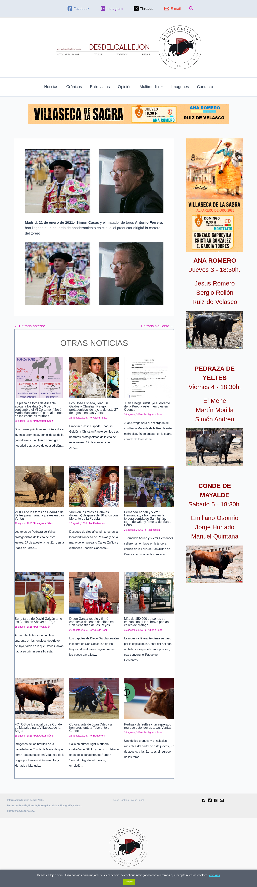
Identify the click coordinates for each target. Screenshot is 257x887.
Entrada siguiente (157, 326)
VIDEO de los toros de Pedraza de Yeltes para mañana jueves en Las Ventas (39, 515)
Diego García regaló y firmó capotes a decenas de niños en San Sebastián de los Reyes (91, 622)
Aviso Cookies (121, 800)
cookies (214, 875)
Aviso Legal (137, 800)
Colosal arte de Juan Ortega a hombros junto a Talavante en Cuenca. (90, 728)
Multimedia (149, 86)
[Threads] (210, 800)
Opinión (125, 86)
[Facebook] (204, 800)
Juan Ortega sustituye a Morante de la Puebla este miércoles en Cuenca (147, 406)
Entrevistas (100, 86)
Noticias (51, 86)
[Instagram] (216, 800)
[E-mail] (222, 800)
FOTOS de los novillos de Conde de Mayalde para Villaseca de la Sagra (38, 728)
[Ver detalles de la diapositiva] (214, 330)
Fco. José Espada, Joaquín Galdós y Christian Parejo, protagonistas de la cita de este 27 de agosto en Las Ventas (93, 408)
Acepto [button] (129, 881)
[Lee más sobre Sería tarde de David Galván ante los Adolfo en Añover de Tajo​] (39, 593)
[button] (191, 8)
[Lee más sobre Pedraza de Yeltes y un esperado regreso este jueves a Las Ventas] (149, 698)
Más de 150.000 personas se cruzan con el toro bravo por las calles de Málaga (146, 622)
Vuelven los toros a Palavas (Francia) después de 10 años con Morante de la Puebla (93, 515)
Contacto (205, 86)
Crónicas (74, 86)
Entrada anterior (29, 326)
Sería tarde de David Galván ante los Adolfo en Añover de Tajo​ (38, 620)
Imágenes (180, 86)
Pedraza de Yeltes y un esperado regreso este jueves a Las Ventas (147, 726)
